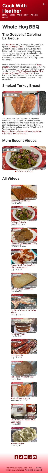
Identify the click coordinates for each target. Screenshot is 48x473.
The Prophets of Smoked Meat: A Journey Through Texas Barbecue (23, 72)
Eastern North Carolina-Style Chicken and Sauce (23, 266)
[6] (27, 171)
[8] (30, 171)
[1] (17, 171)
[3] (21, 171)
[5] (25, 171)
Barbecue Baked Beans (20, 200)
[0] (16, 171)
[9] (32, 171)
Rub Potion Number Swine (22, 376)
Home (4, 14)
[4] (23, 171)
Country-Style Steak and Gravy (24, 243)
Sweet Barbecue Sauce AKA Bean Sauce (23, 420)
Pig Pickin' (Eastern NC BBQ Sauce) (23, 311)
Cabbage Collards (18, 222)
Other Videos (23, 14)
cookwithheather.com (15, 469)
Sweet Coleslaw (17, 443)
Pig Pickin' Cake (18, 333)
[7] (29, 171)
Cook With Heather (14, 8)
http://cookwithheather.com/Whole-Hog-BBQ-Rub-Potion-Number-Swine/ (21, 132)
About (5, 16)
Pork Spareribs (17, 355)
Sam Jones (10, 44)
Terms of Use (28, 467)
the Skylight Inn (15, 46)
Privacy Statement (14, 467)
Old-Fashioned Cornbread (22, 288)
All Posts (34, 14)
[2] (19, 171)
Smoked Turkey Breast (20, 398)
